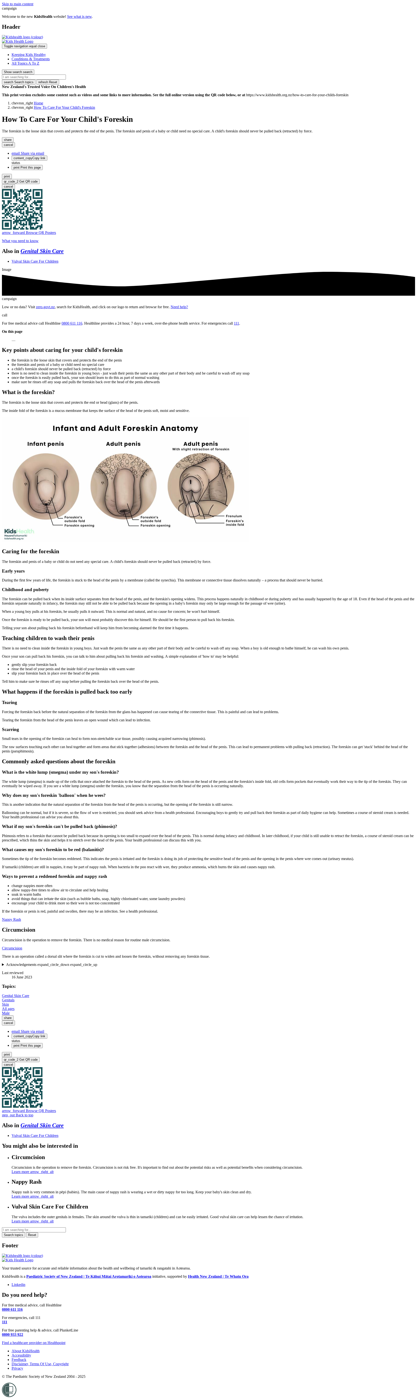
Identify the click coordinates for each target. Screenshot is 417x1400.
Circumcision (12, 948)
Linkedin (18, 1285)
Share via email (28, 153)
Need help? (179, 307)
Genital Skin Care (42, 251)
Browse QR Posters (29, 233)
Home (38, 103)
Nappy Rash (11, 919)
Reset (47, 82)
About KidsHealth (26, 1351)
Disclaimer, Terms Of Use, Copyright (40, 1364)
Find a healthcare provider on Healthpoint (33, 1343)
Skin (5, 1004)
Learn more (33, 1172)
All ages (8, 1009)
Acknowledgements (51, 965)
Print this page (27, 167)
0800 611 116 (72, 323)
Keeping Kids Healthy (29, 55)
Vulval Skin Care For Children (35, 261)
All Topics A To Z (25, 63)
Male (6, 1013)
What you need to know (20, 241)
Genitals (8, 1000)
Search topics (19, 82)
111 (236, 323)
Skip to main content (17, 4)
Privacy (17, 1368)
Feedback (19, 1360)
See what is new (79, 16)
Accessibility (21, 1355)
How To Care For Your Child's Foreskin (64, 107)
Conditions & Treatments (31, 59)
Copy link (29, 158)
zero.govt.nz (45, 307)
